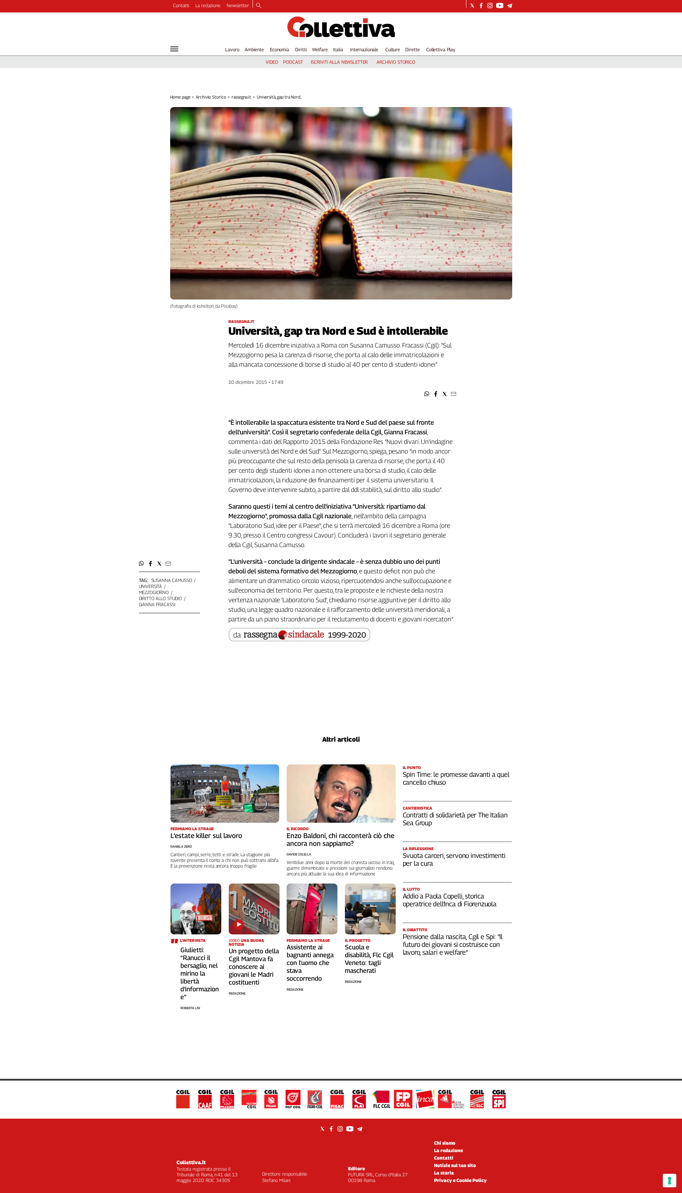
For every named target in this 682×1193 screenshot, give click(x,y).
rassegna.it (241, 97)
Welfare (320, 49)
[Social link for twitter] (472, 5)
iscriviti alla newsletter (339, 62)
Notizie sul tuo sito (455, 1165)
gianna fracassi (157, 604)
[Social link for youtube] (499, 5)
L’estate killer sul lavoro (206, 835)
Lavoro (232, 49)
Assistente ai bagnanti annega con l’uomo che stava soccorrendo (310, 962)
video (272, 62)
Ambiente (254, 49)
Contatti (181, 5)
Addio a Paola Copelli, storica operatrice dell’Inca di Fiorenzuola (450, 900)
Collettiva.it (191, 1162)
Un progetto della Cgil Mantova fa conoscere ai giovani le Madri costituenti (254, 966)
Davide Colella (299, 854)
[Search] (258, 6)
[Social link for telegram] (509, 5)
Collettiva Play (440, 49)
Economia (279, 49)
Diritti (301, 49)
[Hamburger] (174, 49)
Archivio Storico (211, 97)
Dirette (412, 49)
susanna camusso (171, 580)
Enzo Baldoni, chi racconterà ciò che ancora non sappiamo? (340, 839)
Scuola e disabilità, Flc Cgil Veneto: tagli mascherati (369, 958)
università (150, 586)
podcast (293, 62)
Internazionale (364, 49)
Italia (338, 49)
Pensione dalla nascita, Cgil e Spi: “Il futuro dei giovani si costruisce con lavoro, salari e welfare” (453, 944)
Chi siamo (444, 1143)
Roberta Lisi (190, 1008)
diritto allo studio (160, 598)
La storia (444, 1173)
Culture (392, 49)
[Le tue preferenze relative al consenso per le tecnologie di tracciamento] (669, 1180)
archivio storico (396, 62)
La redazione (208, 5)
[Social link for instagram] (490, 5)
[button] (426, 394)
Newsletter (238, 5)
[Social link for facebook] (481, 5)
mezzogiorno (154, 592)
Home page (180, 97)
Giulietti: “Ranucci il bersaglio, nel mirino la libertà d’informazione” (199, 973)
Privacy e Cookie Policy (460, 1180)
